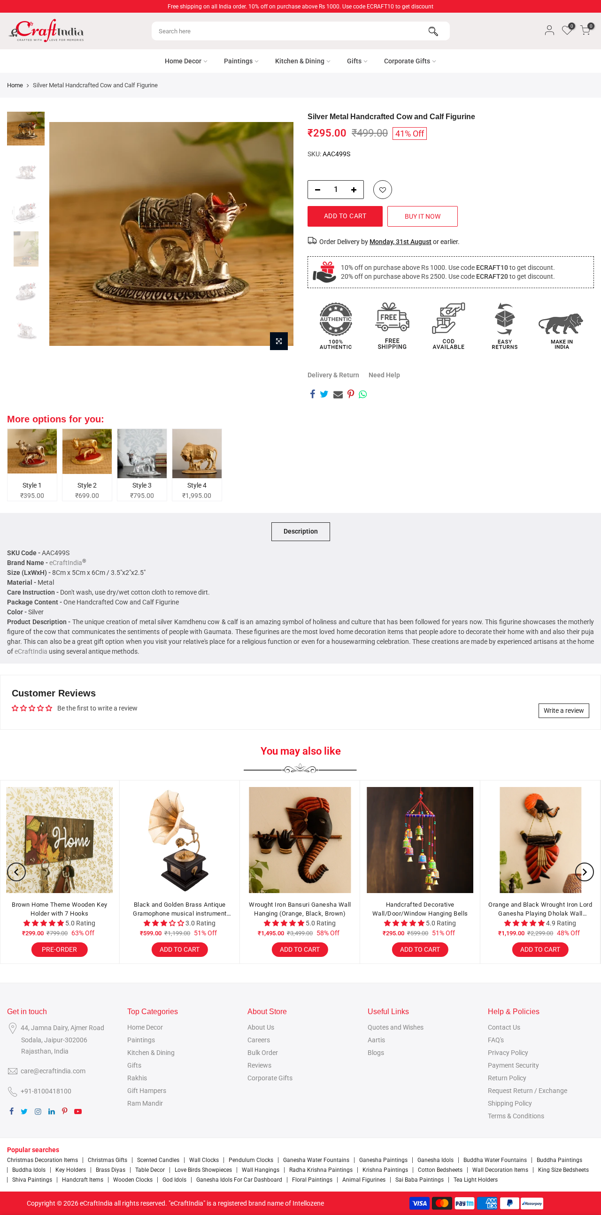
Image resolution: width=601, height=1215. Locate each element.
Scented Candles (158, 1160)
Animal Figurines (363, 1180)
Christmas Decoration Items (42, 1160)
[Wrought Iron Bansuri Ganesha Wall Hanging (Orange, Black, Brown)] (60, 840)
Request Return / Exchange (527, 1090)
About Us (260, 1027)
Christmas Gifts (107, 1160)
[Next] (277, 233)
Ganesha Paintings (383, 1160)
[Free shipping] (392, 325)
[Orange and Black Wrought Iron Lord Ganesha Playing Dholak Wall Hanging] (300, 840)
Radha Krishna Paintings (321, 1170)
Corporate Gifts (407, 61)
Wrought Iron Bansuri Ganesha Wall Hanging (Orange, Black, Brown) (60, 909)
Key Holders (70, 1170)
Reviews (259, 1065)
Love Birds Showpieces (203, 1170)
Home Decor (183, 61)
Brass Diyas (110, 1170)
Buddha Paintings (559, 1160)
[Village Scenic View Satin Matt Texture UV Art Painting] (541, 840)
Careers (258, 1040)
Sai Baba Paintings (419, 1180)
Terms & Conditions (516, 1116)
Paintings (238, 61)
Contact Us (504, 1027)
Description (301, 531)
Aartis (376, 1040)
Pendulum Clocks (251, 1160)
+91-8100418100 (46, 1091)
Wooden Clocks (133, 1180)
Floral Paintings (312, 1180)
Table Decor (150, 1170)
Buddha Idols (29, 1170)
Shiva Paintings (32, 1180)
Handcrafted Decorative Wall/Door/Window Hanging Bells (180, 909)
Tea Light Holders (476, 1180)
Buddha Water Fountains (495, 1160)
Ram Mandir (145, 1103)
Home (15, 85)
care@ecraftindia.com (53, 1071)
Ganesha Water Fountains (316, 1160)
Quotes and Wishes (396, 1027)
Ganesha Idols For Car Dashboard (239, 1180)
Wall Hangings (260, 1170)
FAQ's (496, 1040)
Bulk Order (262, 1052)
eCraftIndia (65, 562)
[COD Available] (448, 325)
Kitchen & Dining (299, 61)
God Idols (174, 1180)
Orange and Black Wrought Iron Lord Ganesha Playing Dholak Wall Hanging (301, 909)
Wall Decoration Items (500, 1170)
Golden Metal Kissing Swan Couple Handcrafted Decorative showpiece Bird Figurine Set (420, 909)
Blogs (376, 1052)
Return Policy (507, 1078)
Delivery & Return (333, 375)
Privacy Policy (508, 1052)
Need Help (384, 375)
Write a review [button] (564, 710)
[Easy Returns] (504, 325)
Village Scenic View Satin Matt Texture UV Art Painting (541, 909)
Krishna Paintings (385, 1170)
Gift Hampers (146, 1090)
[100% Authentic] (335, 325)
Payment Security (513, 1065)
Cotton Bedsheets (440, 1170)
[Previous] (65, 233)
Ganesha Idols (435, 1160)
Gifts (354, 61)
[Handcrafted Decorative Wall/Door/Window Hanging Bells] (180, 840)
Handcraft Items (82, 1180)
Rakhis (137, 1078)
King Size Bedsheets (563, 1170)
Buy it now (422, 216)
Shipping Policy (510, 1103)
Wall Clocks (204, 1160)
